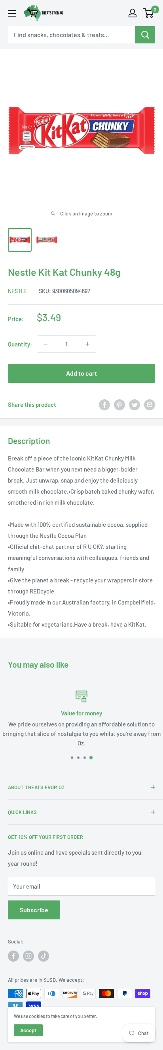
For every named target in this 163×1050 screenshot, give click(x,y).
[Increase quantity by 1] (87, 344)
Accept (28, 1030)
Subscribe (34, 909)
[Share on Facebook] (104, 404)
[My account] (132, 13)
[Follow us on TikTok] (43, 956)
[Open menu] (12, 13)
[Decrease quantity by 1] (45, 344)
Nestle (17, 291)
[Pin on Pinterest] (119, 404)
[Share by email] (149, 404)
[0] (149, 13)
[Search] (145, 34)
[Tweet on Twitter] (134, 404)
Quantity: (20, 344)
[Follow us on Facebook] (13, 956)
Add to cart (81, 373)
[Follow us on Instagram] (28, 956)
